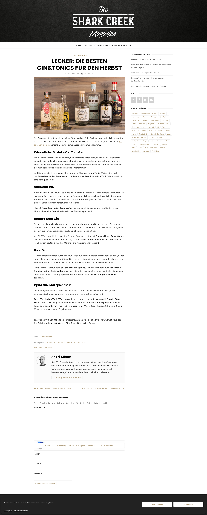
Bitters (145, 117)
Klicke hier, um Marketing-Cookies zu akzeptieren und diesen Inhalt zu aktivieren (79, 445)
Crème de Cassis (163, 124)
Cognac (151, 124)
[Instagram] (133, 100)
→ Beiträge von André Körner (67, 377)
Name (37, 454)
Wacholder (136, 151)
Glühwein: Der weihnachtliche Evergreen (146, 59)
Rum (167, 141)
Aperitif (162, 113)
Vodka (162, 148)
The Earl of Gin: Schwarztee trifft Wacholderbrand (102, 388)
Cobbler (165, 120)
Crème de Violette (138, 127)
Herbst (70, 342)
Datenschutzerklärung (21, 511)
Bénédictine (163, 117)
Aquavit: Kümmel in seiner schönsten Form (54, 388)
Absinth (135, 113)
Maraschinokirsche (139, 137)
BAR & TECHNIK (118, 45)
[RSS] (145, 100)
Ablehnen (188, 504)
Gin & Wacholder (79, 55)
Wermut (146, 151)
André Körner (89, 73)
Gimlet (50, 342)
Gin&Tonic (62, 342)
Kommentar (39, 408)
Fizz (133, 130)
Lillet (168, 134)
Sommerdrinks (143, 144)
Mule (151, 141)
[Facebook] (139, 100)
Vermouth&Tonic (151, 148)
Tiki (133, 148)
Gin (55, 342)
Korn (134, 134)
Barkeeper (135, 117)
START (78, 45)
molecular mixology (139, 141)
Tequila (164, 144)
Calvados (135, 120)
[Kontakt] (151, 100)
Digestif (151, 127)
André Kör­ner (46, 336)
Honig (168, 130)
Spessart (155, 144)
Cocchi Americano (138, 124)
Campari (145, 120)
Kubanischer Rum (157, 134)
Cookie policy (8, 511)
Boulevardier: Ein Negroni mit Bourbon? (145, 73)
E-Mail (37, 464)
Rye (133, 144)
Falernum (165, 127)
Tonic (83, 342)
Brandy (153, 117)
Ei (158, 127)
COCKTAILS (88, 45)
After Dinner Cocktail (149, 113)
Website (38, 473)
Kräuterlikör (143, 134)
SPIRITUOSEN (102, 45)
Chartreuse (155, 120)
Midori (159, 137)
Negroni (159, 141)
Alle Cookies (157, 504)
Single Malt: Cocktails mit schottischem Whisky (148, 86)
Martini (77, 342)
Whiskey (155, 151)
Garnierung (142, 130)
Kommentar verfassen (43, 347)
